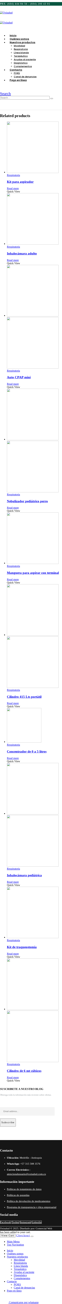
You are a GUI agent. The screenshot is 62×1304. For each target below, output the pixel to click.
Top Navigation (15, 1244)
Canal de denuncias (24, 1287)
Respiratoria (21, 49)
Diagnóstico (21, 63)
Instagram (25, 1222)
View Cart (7, 1235)
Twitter (15, 1222)
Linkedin (37, 1222)
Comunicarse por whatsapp (23, 1302)
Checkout (23, 1235)
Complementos (22, 1278)
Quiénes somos (15, 1253)
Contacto (16, 70)
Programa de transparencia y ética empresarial (31, 1207)
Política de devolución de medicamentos (28, 1201)
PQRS (17, 73)
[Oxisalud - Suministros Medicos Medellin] (6, 12)
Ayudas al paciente (25, 59)
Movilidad (19, 45)
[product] (34, 148)
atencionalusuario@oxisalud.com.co (26, 1174)
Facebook (5, 1222)
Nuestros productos (22, 42)
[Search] (51, 98)
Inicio (10, 1250)
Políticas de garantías (18, 1195)
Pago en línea (18, 80)
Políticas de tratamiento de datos (24, 1189)
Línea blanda (21, 52)
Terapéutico (21, 56)
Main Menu (13, 1241)
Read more (13, 188)
